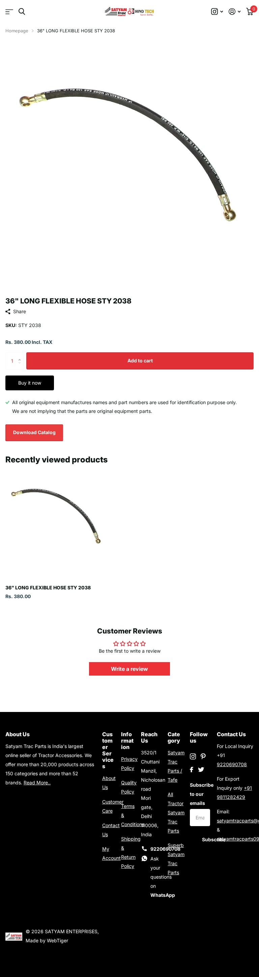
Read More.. (37, 782)
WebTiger (57, 940)
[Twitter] (201, 769)
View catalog (9, 11)
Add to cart (140, 360)
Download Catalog (34, 432)
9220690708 (232, 764)
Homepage (16, 30)
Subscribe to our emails (200, 794)
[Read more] (217, 11)
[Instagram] (193, 756)
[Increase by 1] (21, 355)
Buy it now (29, 383)
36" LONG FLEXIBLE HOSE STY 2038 (48, 587)
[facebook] (191, 769)
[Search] (22, 11)
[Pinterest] (203, 756)
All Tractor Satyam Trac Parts (176, 812)
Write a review (129, 668)
